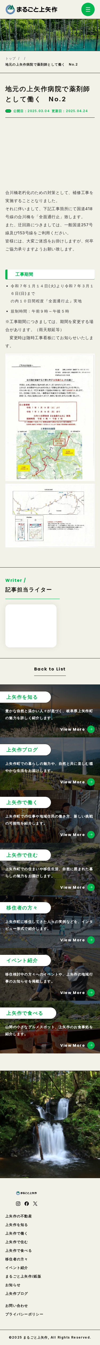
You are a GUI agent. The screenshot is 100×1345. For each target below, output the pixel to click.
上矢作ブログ (16, 1293)
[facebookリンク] (27, 1203)
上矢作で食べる (18, 1250)
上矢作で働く (16, 1233)
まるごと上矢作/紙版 (23, 1276)
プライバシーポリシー (24, 1314)
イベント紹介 (16, 1267)
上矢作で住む (16, 1242)
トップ (10, 58)
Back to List (50, 669)
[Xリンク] (35, 1203)
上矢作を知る (16, 1224)
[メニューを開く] (88, 9)
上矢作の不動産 (18, 1216)
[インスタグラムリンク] (18, 1203)
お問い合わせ (16, 1305)
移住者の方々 (16, 1259)
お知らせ (13, 1285)
